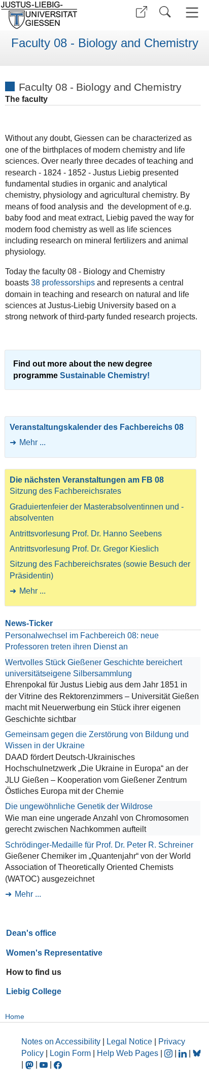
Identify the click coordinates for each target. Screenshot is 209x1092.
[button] (141, 12)
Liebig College (33, 991)
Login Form (70, 1053)
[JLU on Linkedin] (184, 1053)
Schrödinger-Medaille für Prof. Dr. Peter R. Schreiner (99, 845)
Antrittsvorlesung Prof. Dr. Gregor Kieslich (84, 548)
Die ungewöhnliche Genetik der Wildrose (79, 806)
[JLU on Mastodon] (30, 1064)
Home (14, 1016)
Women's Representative (54, 953)
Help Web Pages (127, 1053)
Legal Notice (129, 1041)
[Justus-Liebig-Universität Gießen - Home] (51, 15)
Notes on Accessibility (61, 1041)
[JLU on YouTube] (45, 1064)
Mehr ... (32, 442)
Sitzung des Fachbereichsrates (65, 491)
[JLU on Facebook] (58, 1064)
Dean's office (31, 933)
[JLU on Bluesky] (197, 1053)
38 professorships (64, 282)
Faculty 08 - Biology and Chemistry (104, 43)
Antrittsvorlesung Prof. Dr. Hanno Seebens (86, 533)
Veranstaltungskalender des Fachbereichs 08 (97, 427)
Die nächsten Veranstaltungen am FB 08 (87, 480)
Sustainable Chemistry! (105, 375)
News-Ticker (29, 623)
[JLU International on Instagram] (169, 1053)
